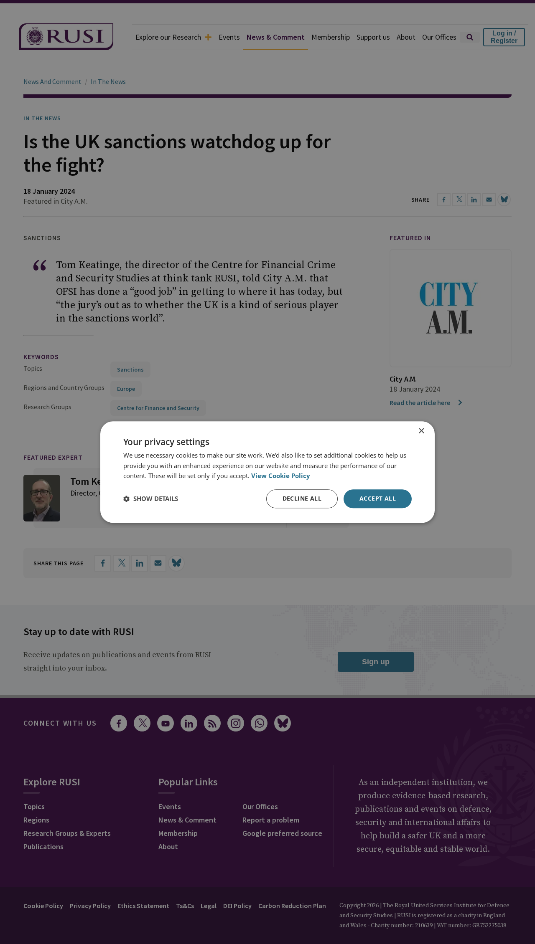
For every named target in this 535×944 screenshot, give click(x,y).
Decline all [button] (302, 498)
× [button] (421, 431)
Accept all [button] (377, 498)
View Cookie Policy (280, 476)
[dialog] (267, 472)
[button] (150, 499)
